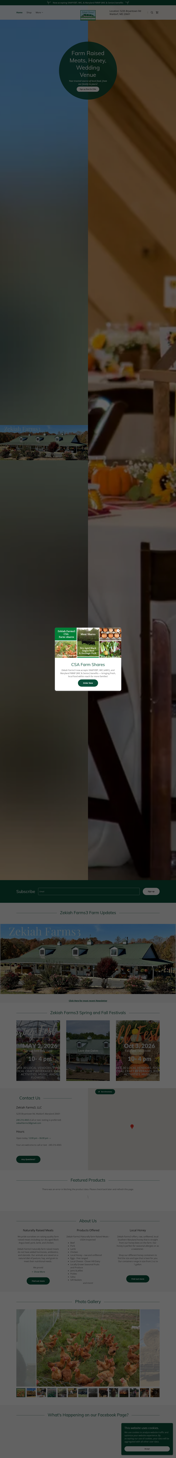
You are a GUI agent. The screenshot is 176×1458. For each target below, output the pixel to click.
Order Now (88, 683)
